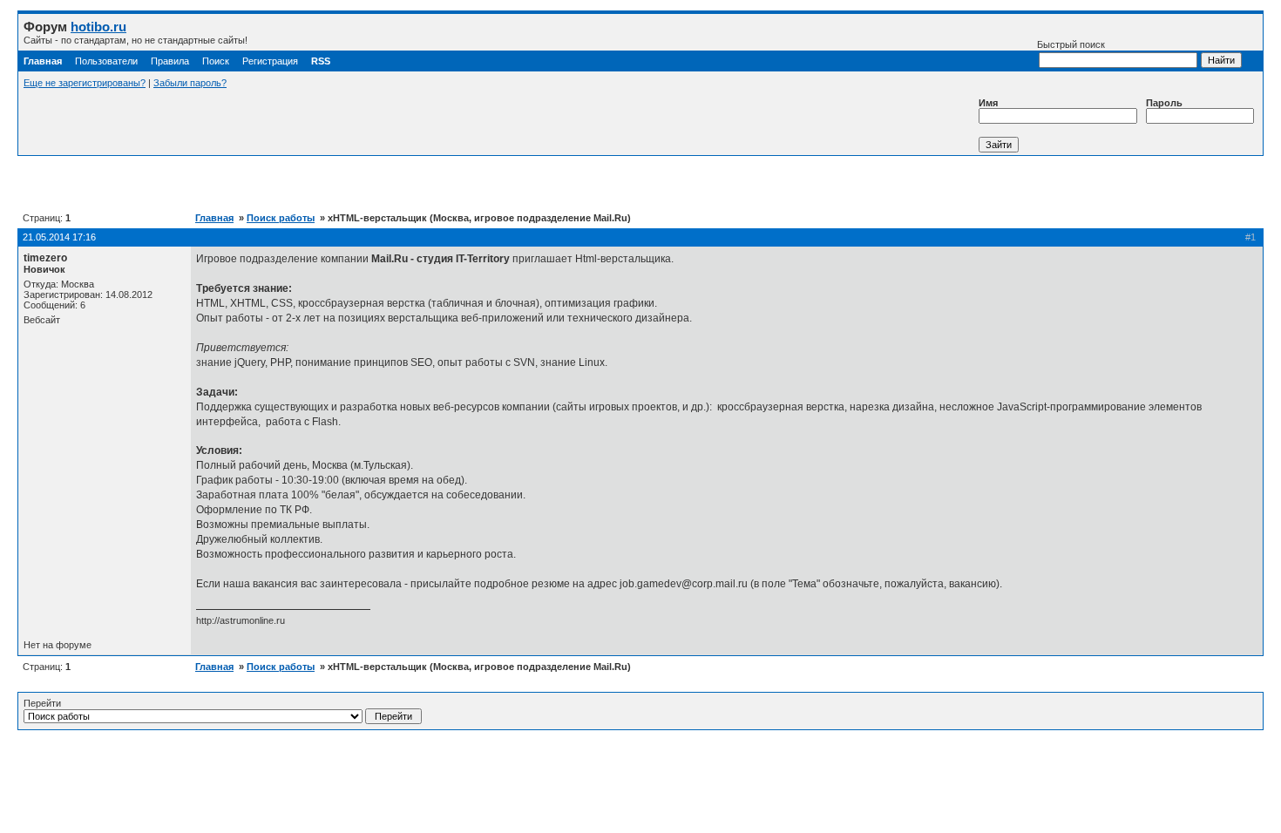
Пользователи (106, 61)
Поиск (215, 61)
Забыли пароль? (190, 83)
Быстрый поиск (1071, 44)
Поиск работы (281, 218)
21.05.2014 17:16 (59, 237)
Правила (170, 61)
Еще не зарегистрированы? (85, 83)
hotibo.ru (98, 26)
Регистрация (270, 61)
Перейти (42, 703)
